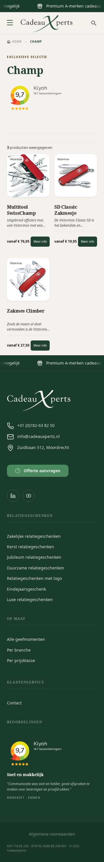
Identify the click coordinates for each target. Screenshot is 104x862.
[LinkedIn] (13, 496)
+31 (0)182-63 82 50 (36, 425)
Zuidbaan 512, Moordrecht (43, 447)
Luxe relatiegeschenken (30, 599)
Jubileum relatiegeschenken (34, 557)
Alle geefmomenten (26, 639)
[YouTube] (29, 496)
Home (17, 41)
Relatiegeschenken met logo (34, 578)
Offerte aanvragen (39, 470)
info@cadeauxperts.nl (38, 436)
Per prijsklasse (21, 660)
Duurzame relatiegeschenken (35, 568)
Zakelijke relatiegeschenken (34, 536)
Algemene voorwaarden (52, 834)
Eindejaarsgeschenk (26, 589)
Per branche (19, 650)
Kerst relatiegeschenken (30, 546)
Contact (14, 703)
